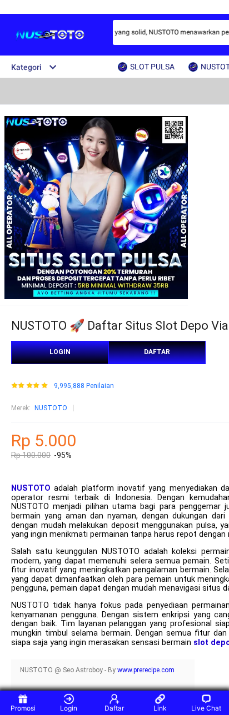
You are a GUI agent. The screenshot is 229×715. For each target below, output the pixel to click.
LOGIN (60, 352)
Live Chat (206, 708)
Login (68, 708)
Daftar (114, 708)
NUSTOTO (50, 408)
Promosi (23, 708)
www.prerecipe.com (146, 670)
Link (160, 708)
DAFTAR (157, 352)
